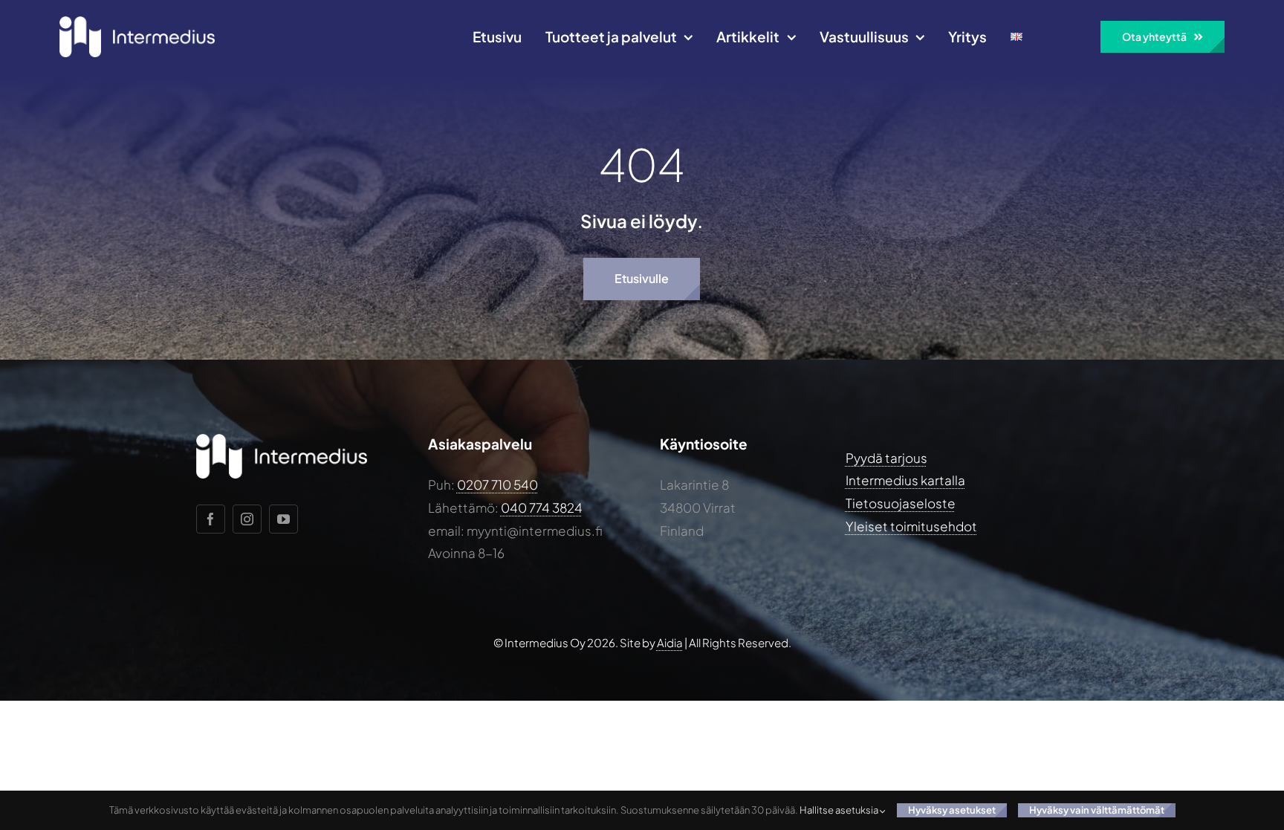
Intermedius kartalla (905, 480)
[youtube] (283, 519)
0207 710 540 (497, 484)
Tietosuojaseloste (901, 503)
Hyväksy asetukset (952, 810)
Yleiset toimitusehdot (911, 526)
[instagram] (247, 519)
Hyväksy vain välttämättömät (1096, 810)
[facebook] (210, 519)
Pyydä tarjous (886, 458)
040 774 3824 (542, 507)
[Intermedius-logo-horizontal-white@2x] (137, 22)
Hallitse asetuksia (840, 810)
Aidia (670, 642)
